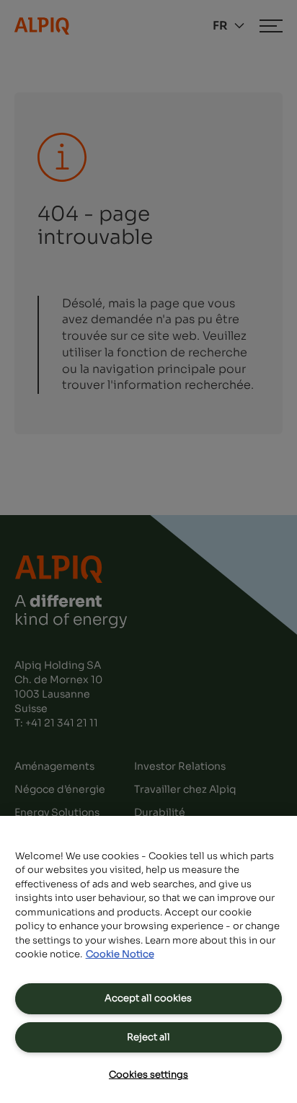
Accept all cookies (148, 998)
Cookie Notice (120, 954)
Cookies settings (148, 1074)
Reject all (148, 1037)
